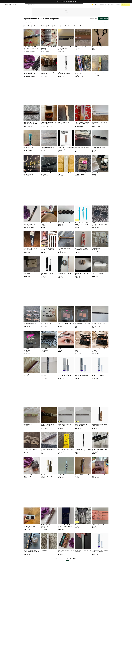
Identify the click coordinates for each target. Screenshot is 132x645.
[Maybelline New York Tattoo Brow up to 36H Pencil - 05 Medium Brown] (83, 440)
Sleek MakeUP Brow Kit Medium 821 (82, 324)
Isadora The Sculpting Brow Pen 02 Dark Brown (100, 324)
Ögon (26, 22)
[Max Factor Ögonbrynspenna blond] (66, 239)
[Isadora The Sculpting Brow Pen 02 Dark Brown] (100, 314)
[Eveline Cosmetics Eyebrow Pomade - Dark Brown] (83, 163)
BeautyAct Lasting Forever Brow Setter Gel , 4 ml (99, 450)
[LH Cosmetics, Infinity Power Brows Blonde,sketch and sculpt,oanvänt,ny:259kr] (32, 163)
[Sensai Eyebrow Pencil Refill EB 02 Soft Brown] (49, 37)
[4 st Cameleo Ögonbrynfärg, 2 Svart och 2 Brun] (49, 63)
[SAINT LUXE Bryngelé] (49, 339)
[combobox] (52, 5)
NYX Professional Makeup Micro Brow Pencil (48, 374)
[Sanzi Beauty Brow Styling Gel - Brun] (66, 163)
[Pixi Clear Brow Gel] (32, 415)
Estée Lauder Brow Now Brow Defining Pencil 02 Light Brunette (65, 525)
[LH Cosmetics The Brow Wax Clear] (83, 541)
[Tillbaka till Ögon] (24, 22)
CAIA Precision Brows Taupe (81, 46)
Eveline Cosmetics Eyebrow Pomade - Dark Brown (81, 173)
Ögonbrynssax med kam (63, 348)
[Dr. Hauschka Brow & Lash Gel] (49, 163)
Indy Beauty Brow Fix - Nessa (99, 524)
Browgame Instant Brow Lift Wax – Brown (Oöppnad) (48, 123)
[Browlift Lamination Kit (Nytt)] (100, 465)
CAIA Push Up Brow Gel (97, 273)
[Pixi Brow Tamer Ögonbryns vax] (100, 63)
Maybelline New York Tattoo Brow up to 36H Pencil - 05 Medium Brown (83, 450)
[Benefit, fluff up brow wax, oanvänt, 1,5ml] (83, 63)
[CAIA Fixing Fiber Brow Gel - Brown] (32, 365)
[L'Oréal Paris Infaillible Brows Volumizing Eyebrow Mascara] (49, 415)
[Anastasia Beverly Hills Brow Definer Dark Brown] (49, 138)
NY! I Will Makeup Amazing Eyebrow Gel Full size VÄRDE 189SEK (83, 123)
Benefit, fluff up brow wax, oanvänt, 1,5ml (81, 72)
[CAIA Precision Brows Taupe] (83, 37)
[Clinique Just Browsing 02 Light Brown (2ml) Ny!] (100, 415)
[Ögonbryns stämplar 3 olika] (32, 314)
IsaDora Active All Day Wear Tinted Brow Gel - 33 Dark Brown (100, 374)
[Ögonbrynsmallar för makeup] (32, 440)
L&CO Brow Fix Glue (28, 147)
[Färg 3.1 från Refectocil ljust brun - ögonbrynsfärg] (66, 138)
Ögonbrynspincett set (80, 524)
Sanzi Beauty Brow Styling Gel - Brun (65, 173)
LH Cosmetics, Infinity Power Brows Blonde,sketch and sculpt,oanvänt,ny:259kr (32, 173)
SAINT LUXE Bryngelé (46, 348)
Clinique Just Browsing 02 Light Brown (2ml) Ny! (99, 425)
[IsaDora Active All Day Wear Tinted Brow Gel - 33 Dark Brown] (100, 365)
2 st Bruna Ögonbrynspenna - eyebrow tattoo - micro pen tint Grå (48, 249)
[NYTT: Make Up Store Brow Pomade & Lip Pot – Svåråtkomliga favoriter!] (100, 214)
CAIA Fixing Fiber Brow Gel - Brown (32, 374)
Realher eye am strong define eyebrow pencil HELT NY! (30, 223)
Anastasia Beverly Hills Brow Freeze (81, 274)
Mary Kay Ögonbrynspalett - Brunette (98, 349)
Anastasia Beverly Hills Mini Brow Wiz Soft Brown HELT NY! (31, 72)
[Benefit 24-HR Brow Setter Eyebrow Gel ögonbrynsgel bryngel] (83, 239)
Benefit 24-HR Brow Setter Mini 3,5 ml (82, 475)
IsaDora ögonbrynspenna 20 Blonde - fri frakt (64, 425)
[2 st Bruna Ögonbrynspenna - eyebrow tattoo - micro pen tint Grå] (49, 239)
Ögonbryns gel (44, 550)
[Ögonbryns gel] (49, 541)
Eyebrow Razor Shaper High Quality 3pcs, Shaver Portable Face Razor (82, 223)
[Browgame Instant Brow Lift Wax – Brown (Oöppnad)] (49, 113)
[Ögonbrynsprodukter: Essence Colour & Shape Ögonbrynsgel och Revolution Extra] (32, 541)
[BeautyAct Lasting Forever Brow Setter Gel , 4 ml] (100, 440)
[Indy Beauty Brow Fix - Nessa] (100, 515)
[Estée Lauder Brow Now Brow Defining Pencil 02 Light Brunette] (66, 515)
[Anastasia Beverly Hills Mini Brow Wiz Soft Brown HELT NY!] (32, 63)
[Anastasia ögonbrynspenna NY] (66, 113)
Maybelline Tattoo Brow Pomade (65, 222)
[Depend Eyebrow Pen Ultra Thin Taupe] (100, 113)
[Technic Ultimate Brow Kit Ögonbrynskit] (32, 339)
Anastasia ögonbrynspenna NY (65, 122)
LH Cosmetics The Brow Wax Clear (83, 550)
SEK (96, 4)
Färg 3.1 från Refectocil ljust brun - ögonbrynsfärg (66, 148)
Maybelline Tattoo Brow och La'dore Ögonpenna (64, 274)
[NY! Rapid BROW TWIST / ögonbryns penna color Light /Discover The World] (32, 113)
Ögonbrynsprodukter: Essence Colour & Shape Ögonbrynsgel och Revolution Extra (31, 551)
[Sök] (77, 4)
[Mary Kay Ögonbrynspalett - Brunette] (100, 339)
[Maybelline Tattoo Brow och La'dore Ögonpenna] (66, 264)
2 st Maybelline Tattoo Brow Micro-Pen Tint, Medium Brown (99, 148)
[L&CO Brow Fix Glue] (32, 138)
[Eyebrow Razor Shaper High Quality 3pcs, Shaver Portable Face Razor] (83, 214)
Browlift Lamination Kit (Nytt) (99, 474)
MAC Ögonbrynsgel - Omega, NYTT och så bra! (30, 249)
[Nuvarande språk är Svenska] (92, 4)
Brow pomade (27, 273)
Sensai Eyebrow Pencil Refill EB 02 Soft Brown (49, 47)
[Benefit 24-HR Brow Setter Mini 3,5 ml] (83, 465)
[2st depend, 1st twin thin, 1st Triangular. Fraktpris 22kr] (32, 515)
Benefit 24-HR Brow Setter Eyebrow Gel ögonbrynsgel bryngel (81, 249)
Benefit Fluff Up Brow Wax (64, 474)
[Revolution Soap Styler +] (49, 314)
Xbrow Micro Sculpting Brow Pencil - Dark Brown (49, 450)
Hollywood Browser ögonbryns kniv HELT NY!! (66, 551)
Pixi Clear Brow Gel (28, 424)
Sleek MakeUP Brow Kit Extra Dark (66, 323)
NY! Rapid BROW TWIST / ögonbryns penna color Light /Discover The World (30, 123)
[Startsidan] (13, 4)
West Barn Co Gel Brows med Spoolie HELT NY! (30, 475)
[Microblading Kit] (100, 239)
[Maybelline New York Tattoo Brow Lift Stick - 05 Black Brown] (66, 63)
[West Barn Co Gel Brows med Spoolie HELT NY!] (32, 465)
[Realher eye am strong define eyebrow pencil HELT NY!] (32, 214)
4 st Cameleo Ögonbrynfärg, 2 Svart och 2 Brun (48, 72)
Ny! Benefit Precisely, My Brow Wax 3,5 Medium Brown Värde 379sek (31, 47)
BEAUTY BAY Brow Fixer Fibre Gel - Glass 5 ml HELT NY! (49, 525)
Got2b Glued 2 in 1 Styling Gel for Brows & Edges (65, 450)
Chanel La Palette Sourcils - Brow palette (100, 173)
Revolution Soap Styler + (46, 323)
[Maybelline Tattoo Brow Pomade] (66, 214)
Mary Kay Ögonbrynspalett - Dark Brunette (83, 349)
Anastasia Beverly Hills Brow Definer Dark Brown (47, 148)
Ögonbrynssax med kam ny (98, 46)
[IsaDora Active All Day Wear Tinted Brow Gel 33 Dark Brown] (100, 541)
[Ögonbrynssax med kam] (66, 339)
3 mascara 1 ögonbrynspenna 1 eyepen (82, 148)
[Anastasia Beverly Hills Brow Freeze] (83, 264)
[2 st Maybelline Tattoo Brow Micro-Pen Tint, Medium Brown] (100, 138)
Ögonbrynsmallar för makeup (30, 449)
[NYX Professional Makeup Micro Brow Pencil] (49, 365)
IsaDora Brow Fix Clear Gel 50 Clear (47, 274)
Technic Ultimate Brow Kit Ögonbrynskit (29, 349)
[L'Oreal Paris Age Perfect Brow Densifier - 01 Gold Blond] (49, 465)
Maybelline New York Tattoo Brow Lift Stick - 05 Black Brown (66, 72)
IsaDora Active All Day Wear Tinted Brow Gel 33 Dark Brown (100, 551)
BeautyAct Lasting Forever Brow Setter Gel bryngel (65, 47)
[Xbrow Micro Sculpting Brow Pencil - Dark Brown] (49, 440)
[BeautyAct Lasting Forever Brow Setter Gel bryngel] (66, 37)
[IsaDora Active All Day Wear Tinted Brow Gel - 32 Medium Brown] (66, 365)
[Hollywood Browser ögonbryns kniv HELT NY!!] (66, 541)
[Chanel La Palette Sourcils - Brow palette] (100, 163)
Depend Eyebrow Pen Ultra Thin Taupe (99, 123)
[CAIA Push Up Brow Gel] (100, 264)
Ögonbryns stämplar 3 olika (30, 323)
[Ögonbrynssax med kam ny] (100, 37)
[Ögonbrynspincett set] (83, 515)
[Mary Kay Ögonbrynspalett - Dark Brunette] (83, 339)
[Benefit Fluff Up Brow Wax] (66, 465)
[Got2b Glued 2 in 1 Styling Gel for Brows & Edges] (66, 440)
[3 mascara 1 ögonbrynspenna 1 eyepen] (83, 138)
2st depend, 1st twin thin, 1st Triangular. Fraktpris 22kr (30, 525)
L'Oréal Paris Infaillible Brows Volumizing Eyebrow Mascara (47, 425)
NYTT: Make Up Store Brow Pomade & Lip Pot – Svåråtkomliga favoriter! (100, 223)
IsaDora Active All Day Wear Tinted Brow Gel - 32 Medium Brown (66, 374)
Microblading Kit (96, 248)
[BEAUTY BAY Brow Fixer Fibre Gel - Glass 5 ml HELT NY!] (49, 515)
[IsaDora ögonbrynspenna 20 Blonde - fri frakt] (66, 415)
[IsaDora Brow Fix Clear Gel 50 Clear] (49, 264)
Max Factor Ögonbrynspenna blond (64, 249)
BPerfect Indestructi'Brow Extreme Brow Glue (49, 223)
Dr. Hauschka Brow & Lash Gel (47, 172)
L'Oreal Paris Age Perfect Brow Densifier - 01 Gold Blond (48, 475)
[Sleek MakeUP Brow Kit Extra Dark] (66, 314)
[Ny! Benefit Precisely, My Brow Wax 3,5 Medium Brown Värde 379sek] (32, 37)
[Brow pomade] (32, 264)
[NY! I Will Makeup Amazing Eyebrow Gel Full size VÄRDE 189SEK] (83, 113)
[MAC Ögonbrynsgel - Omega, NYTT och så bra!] (32, 239)
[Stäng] (131, 1)
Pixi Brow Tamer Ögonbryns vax (99, 72)
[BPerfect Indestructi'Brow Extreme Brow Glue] (49, 214)
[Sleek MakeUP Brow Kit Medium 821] (83, 314)
